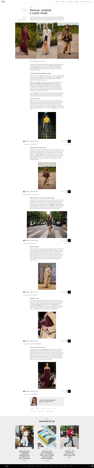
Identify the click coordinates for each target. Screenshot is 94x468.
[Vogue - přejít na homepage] (3, 1)
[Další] (69, 141)
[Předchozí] (66, 141)
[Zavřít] (93, 467)
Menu (88, 1)
